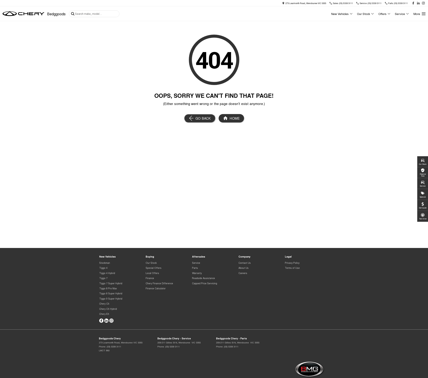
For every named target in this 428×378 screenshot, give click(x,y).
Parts (195, 267)
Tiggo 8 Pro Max (108, 288)
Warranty (197, 273)
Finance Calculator (156, 288)
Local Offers (152, 273)
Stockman (104, 262)
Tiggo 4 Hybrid (107, 273)
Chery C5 (104, 303)
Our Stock (363, 14)
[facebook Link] (413, 3)
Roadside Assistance (203, 278)
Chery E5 (104, 314)
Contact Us (244, 262)
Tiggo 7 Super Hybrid (110, 283)
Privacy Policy (292, 262)
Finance (150, 278)
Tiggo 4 (103, 267)
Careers (242, 273)
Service (400, 14)
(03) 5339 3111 (114, 346)
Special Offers (153, 267)
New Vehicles (340, 14)
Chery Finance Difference (159, 283)
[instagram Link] (423, 3)
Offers (382, 14)
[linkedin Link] (418, 3)
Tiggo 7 (103, 278)
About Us (243, 267)
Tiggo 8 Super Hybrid (110, 293)
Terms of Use (292, 267)
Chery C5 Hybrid (108, 308)
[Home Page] (24, 13)
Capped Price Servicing (204, 283)
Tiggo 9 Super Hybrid (110, 298)
